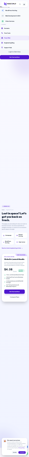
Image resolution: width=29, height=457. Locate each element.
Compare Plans (14, 297)
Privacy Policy (22, 447)
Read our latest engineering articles (12, 248)
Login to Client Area (14, 52)
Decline (15, 452)
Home (3, 209)
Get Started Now (14, 57)
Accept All (22, 452)
